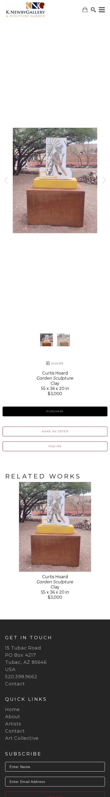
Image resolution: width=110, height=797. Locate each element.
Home (12, 709)
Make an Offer (55, 431)
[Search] (93, 9)
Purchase (54, 411)
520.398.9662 (21, 676)
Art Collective (22, 738)
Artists (13, 724)
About (12, 716)
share (57, 363)
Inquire (55, 446)
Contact (15, 684)
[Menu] (102, 9)
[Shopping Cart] (84, 10)
